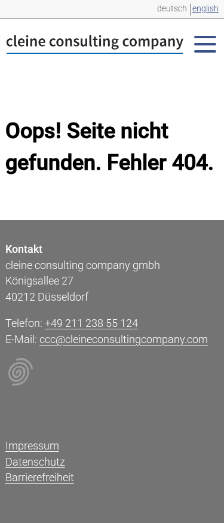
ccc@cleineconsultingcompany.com (123, 339)
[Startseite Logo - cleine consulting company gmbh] (95, 47)
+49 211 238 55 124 (91, 323)
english (205, 8)
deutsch (172, 8)
